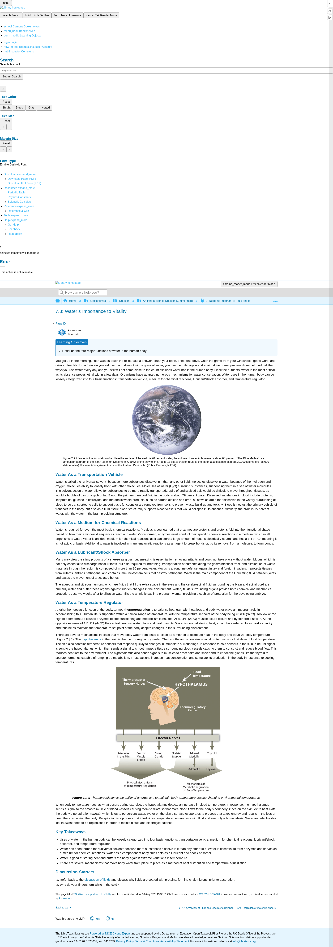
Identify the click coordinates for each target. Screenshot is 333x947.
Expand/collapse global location (275, 299)
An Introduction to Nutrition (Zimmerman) (167, 300)
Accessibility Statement (174, 941)
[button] (14, 229)
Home (72, 300)
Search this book (10, 64)
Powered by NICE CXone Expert (110, 933)
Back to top (62, 907)
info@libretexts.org (244, 941)
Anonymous (65, 898)
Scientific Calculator (20, 201)
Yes (97, 918)
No (112, 918)
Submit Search (11, 76)
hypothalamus (92, 639)
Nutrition (124, 300)
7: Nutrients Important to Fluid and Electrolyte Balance (239, 300)
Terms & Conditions (147, 941)
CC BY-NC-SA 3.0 (209, 894)
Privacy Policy (125, 941)
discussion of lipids (97, 879)
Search (61, 293)
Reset (6, 101)
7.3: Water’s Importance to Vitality (92, 894)
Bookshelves (97, 300)
